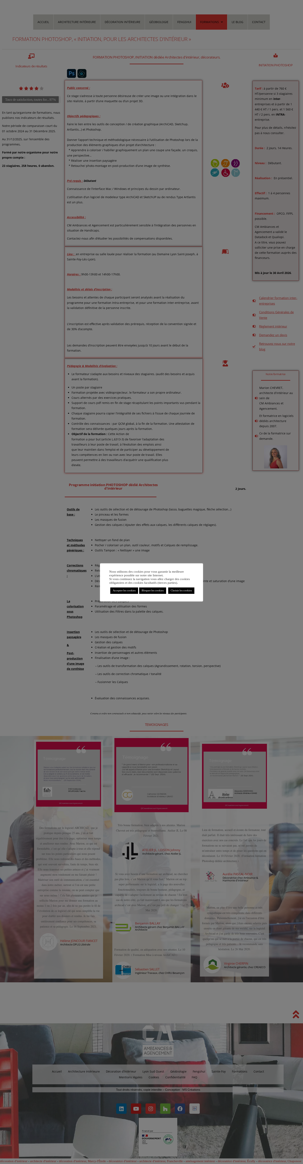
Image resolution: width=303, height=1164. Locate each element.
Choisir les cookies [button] (181, 590)
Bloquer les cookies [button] (153, 590)
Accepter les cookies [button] (124, 590)
